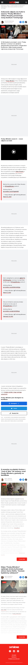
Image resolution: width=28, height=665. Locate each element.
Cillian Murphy (19, 171)
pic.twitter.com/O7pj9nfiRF (11, 191)
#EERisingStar (7, 280)
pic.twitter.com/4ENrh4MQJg (11, 287)
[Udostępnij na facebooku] (20, 22)
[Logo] (14, 647)
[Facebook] (10, 651)
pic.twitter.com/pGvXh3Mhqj (11, 311)
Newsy (8, 5)
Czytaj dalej (22, 559)
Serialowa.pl (3, 5)
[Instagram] (18, 651)
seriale (2, 420)
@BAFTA (22, 278)
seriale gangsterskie (18, 420)
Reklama (14, 657)
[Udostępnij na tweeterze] (23, 22)
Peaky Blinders (10, 80)
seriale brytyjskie (9, 420)
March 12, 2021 (7, 196)
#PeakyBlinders (9, 186)
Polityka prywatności (14, 659)
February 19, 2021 (8, 316)
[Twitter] (14, 651)
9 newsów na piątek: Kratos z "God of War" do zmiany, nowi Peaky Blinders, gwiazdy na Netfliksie (13, 472)
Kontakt (14, 655)
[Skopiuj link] (26, 22)
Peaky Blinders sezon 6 (10, 419)
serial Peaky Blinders (20, 419)
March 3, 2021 (7, 292)
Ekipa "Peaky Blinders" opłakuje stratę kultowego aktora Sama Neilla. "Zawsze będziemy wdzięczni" (12, 570)
